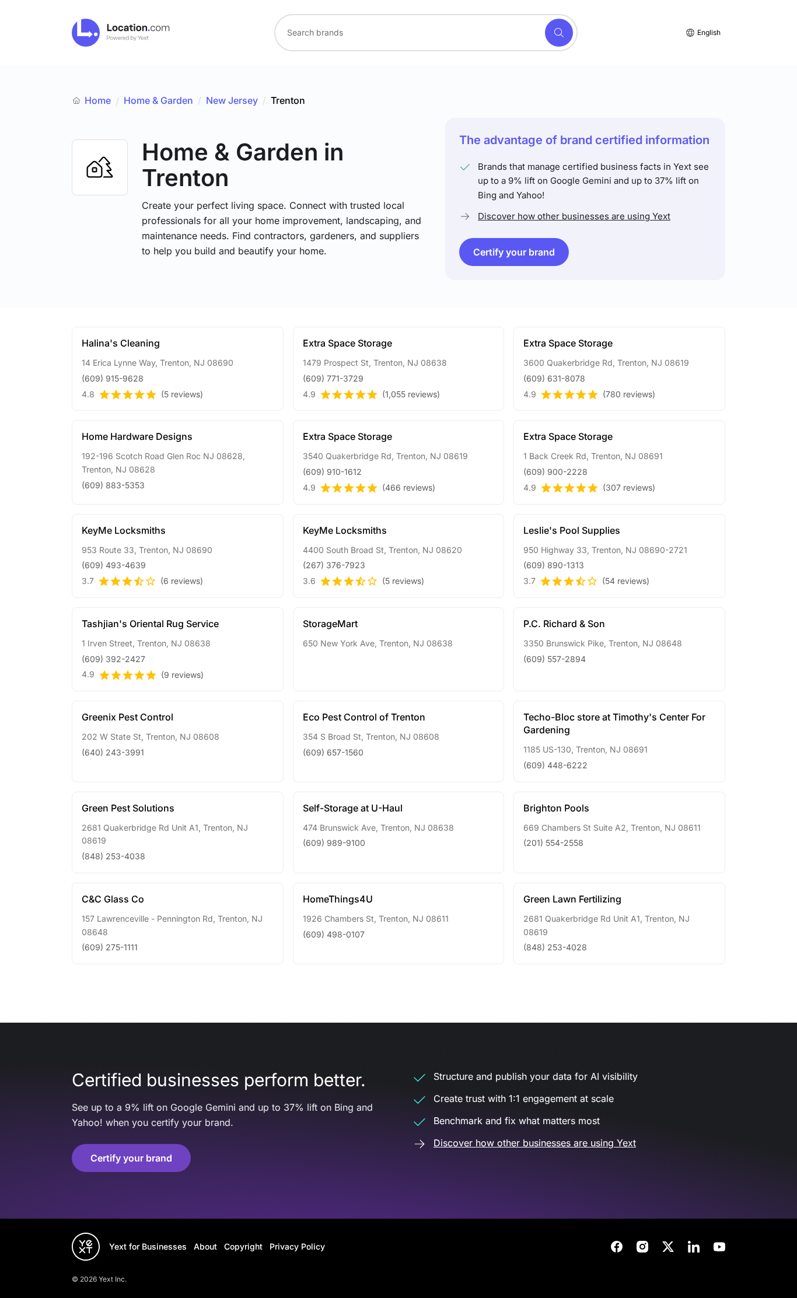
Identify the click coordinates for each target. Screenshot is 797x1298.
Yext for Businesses (148, 1246)
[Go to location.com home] (121, 33)
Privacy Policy (297, 1246)
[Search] (559, 33)
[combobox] (426, 32)
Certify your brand (514, 252)
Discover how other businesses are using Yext (574, 216)
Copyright (243, 1246)
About (205, 1246)
